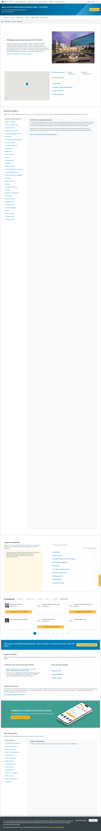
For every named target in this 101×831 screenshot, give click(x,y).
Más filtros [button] (47, 599)
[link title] (7, 2)
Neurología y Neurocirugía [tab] (11, 187)
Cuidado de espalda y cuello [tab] (11, 124)
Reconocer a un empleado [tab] (11, 773)
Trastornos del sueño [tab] (10, 198)
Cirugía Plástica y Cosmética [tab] (12, 130)
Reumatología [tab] (8, 195)
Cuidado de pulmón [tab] (9, 181)
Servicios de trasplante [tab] (10, 207)
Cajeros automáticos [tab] (10, 740)
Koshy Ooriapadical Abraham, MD (83, 604)
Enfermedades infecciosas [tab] (11, 172)
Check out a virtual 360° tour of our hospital (19, 54)
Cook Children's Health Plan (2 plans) (60, 569)
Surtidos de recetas (58, 90)
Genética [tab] (7, 157)
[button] (18, 606)
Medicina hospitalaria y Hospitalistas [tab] (13, 175)
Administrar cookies (81, 820)
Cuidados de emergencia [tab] (11, 145)
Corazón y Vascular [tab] (9, 160)
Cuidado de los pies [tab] (9, 154)
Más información (45, 17)
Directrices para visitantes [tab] (11, 778)
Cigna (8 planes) (56, 565)
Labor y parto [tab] (8, 178)
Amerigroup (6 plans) (57, 555)
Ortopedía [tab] (7, 190)
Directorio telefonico (58, 94)
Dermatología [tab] (8, 136)
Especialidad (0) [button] (20, 599)
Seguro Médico (19, 17)
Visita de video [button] (39, 599)
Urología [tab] (7, 210)
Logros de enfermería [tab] (10, 764)
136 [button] (53, 633)
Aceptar (93, 820)
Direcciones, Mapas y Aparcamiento (63, 87)
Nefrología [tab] (7, 184)
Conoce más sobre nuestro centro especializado (43, 134)
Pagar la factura (35, 17)
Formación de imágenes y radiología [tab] (13, 169)
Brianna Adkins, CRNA (80, 619)
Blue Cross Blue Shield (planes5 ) (59, 562)
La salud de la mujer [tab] (9, 216)
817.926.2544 (71, 74)
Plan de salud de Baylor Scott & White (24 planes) (63, 559)
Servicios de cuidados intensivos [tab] (12, 133)
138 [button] (62, 633)
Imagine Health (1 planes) (58, 583)
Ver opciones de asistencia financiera (14, 694)
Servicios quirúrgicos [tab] (10, 204)
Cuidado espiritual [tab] (9, 775)
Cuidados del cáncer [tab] (10, 127)
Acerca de (6, 17)
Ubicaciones (8, 21)
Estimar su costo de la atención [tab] (12, 752)
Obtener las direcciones (59, 72)
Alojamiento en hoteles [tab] (10, 758)
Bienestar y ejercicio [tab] (10, 213)
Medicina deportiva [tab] (9, 201)
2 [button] (39, 633)
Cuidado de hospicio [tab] (10, 166)
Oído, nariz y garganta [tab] (10, 142)
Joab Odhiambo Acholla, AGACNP (19, 619)
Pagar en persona (57, 678)
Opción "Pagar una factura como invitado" (17, 670)
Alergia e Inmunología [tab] (10, 122)
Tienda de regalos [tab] (9, 755)
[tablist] (15, 323)
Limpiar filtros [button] (55, 599)
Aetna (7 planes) (56, 552)
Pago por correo (56, 670)
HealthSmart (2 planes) (57, 576)
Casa (2, 21)
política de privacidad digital (56, 827)
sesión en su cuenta (21, 673)
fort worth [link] (19, 21)
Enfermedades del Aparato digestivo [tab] (13, 139)
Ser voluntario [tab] (8, 781)
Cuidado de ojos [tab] (9, 151)
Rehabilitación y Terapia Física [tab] (12, 193)
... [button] (48, 634)
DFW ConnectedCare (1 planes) (59, 572)
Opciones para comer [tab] (10, 749)
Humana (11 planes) (56, 579)
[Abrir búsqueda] (98, 2)
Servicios (12, 17)
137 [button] (58, 633)
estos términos (94, 548)
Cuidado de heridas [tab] (9, 219)
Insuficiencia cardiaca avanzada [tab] (12, 119)
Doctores (27, 17)
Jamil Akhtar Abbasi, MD (16, 604)
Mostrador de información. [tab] (11, 746)
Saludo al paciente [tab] (9, 767)
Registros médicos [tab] (9, 761)
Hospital (14, 21)
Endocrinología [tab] (8, 148)
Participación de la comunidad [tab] (12, 743)
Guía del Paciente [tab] (9, 770)
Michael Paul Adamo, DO (48, 619)
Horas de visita (57, 83)
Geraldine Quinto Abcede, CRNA (50, 604)
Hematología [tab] (8, 163)
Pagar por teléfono (57, 674)
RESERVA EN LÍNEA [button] (30, 599)
